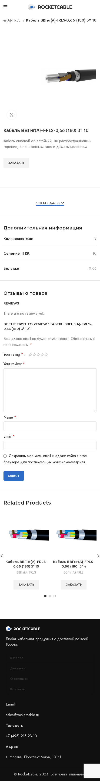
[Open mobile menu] (5, 7)
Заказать (16, 162)
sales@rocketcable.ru (22, 715)
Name (9, 417)
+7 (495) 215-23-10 (21, 736)
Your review (14, 364)
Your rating (13, 354)
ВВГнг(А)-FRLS (26, 572)
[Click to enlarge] (11, 114)
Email (9, 436)
